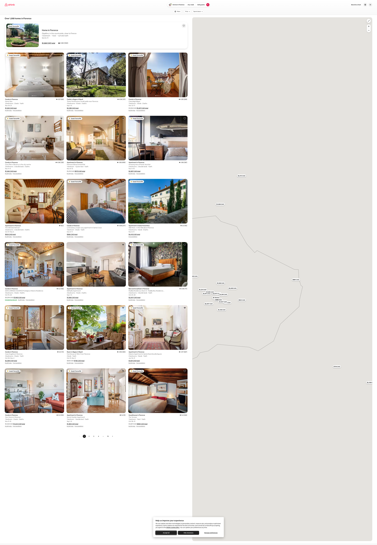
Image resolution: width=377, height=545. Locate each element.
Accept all (166, 533)
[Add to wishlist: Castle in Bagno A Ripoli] (123, 55)
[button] (48, 43)
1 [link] (84, 436)
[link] (79, 436)
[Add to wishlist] (184, 26)
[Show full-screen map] (369, 21)
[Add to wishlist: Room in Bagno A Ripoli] (123, 307)
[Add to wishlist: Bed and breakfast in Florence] (184, 244)
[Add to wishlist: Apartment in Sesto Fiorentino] (184, 181)
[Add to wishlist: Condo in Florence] (61, 55)
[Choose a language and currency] (365, 5)
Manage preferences (211, 533)
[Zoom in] (369, 26)
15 (108, 436)
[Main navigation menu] (370, 5)
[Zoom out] (369, 30)
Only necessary (188, 533)
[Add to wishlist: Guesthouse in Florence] (184, 371)
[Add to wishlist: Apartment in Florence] (123, 118)
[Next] (112, 436)
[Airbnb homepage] (10, 5)
